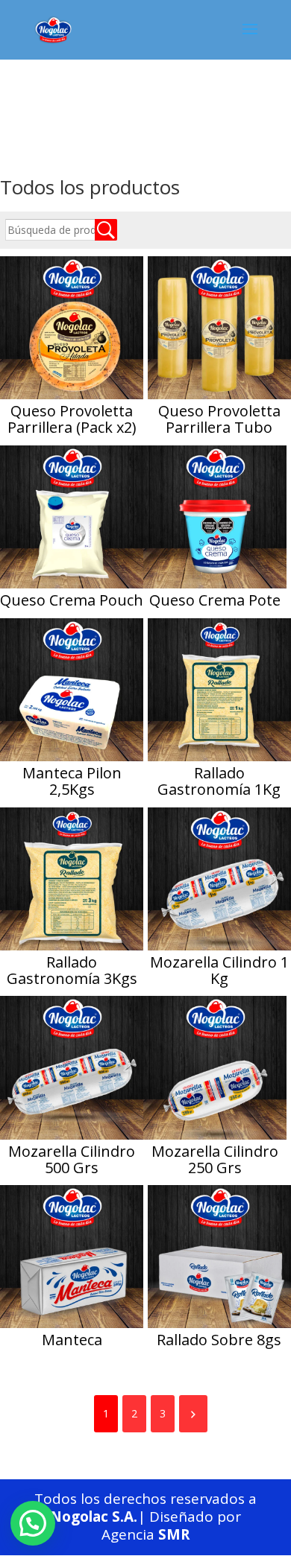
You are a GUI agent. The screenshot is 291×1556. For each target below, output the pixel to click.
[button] (32, 1523)
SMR (174, 1534)
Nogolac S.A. (93, 1516)
